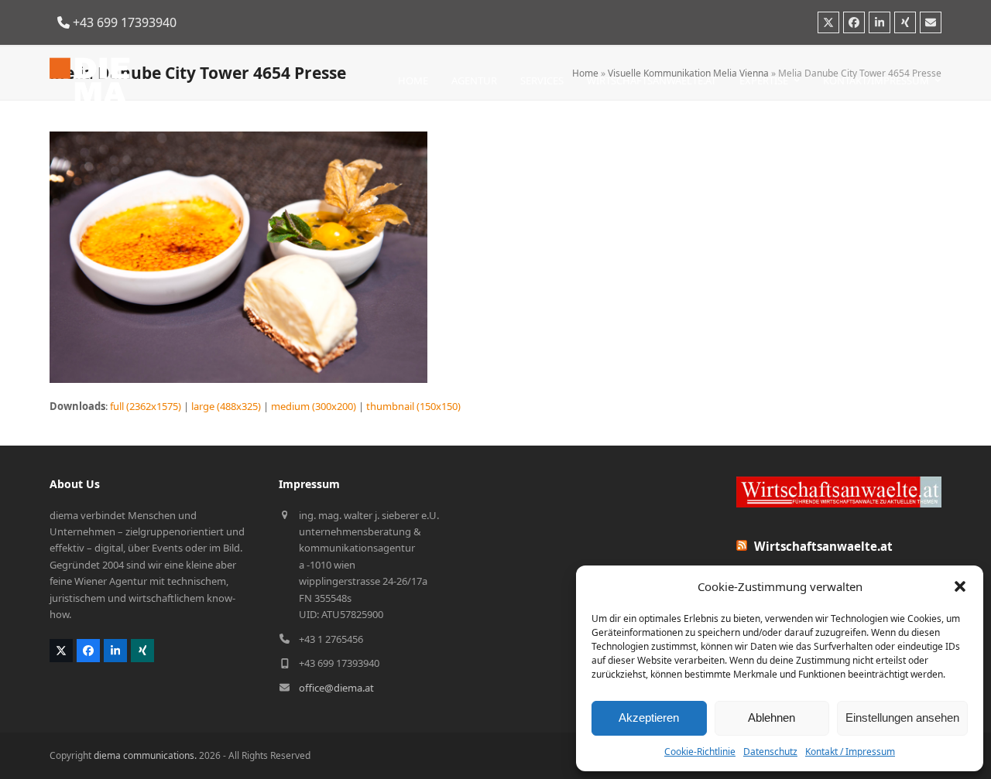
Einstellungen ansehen (902, 717)
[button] (960, 586)
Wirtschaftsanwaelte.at (823, 546)
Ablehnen (771, 717)
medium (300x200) (313, 406)
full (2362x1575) (145, 406)
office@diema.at (336, 688)
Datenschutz (770, 751)
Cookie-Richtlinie (700, 751)
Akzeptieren (649, 717)
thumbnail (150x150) (413, 406)
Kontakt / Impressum (850, 751)
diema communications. (145, 755)
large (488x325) (226, 406)
